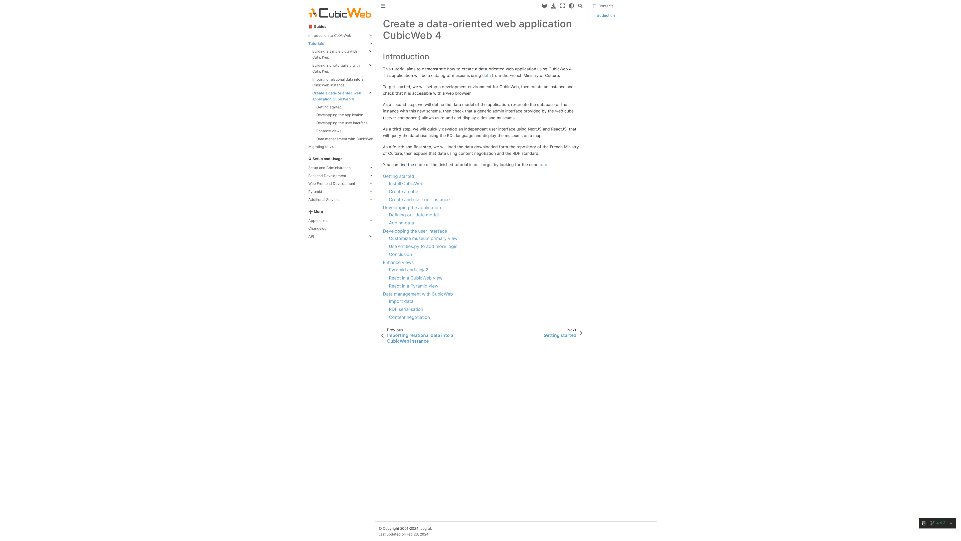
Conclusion (400, 254)
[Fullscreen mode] (562, 6)
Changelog (317, 228)
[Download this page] (553, 6)
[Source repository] (544, 6)
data (486, 75)
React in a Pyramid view (413, 286)
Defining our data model (414, 214)
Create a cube (403, 191)
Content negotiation (409, 317)
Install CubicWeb (406, 183)
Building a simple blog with (334, 54)
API (311, 236)
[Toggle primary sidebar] (383, 6)
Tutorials (316, 43)
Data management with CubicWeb (344, 139)
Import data (401, 301)
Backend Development (327, 176)
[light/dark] (571, 6)
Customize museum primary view (423, 238)
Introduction (604, 15)
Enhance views (329, 131)
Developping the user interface (342, 123)
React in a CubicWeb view (415, 278)
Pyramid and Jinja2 (408, 269)
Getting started (329, 107)
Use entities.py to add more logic (423, 246)
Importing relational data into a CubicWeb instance (337, 82)
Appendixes (318, 220)
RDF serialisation (406, 309)
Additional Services (324, 199)
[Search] (580, 6)
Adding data (401, 222)
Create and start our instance (419, 199)
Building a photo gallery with (336, 68)
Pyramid (315, 191)
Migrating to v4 (321, 147)
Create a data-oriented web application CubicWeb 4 (336, 96)
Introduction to (329, 35)
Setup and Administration (329, 168)
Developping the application (339, 115)
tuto (543, 164)
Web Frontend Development (331, 183)
